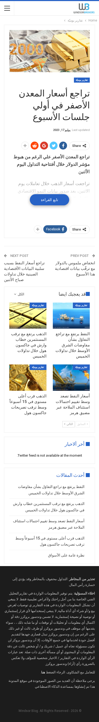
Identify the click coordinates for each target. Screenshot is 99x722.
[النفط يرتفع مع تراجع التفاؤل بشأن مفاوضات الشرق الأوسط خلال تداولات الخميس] (71, 316)
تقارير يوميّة (82, 80)
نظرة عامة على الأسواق (66, 555)
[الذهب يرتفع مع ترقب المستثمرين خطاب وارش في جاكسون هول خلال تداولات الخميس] (27, 316)
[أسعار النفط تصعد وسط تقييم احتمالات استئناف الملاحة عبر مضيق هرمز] (71, 377)
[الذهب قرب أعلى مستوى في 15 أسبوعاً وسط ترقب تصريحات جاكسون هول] (27, 377)
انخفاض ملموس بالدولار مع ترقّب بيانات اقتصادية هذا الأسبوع (75, 269)
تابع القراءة (49, 200)
